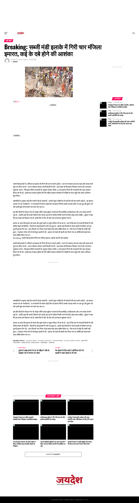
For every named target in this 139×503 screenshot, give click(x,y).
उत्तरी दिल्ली (17, 342)
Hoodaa (85, 500)
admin (15, 62)
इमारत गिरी (84, 340)
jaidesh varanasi (45, 340)
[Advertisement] (69, 15)
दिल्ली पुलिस (44, 342)
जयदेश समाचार (35, 342)
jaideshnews (58, 340)
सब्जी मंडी (51, 342)
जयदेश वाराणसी (26, 342)
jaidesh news (32, 340)
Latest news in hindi (72, 340)
